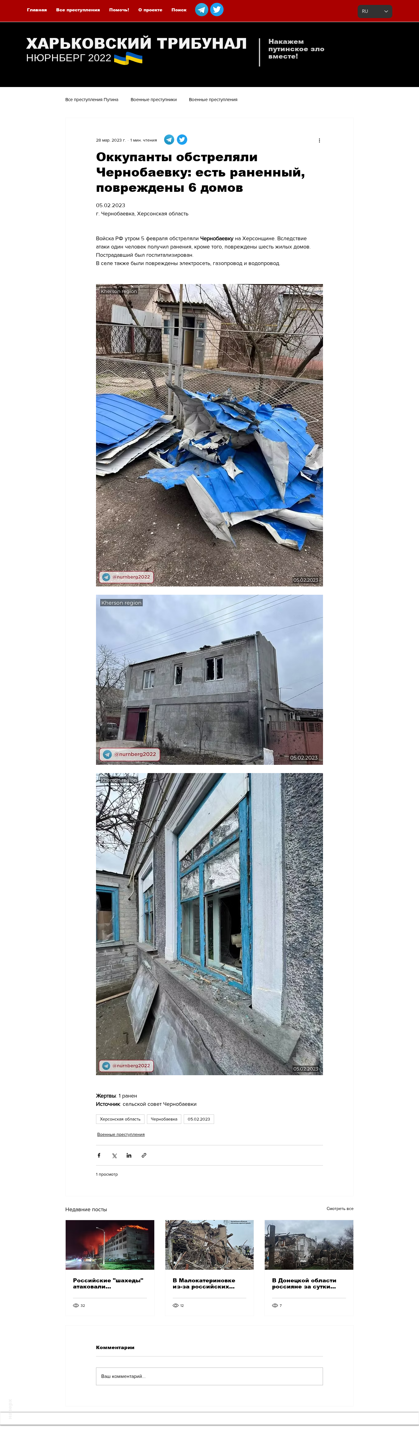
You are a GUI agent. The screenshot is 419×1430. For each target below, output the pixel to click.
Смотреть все (340, 1208)
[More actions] (319, 140)
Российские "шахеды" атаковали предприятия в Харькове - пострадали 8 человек (108, 1283)
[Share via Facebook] (99, 1155)
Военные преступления (213, 99)
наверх (10, 1409)
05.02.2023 (199, 1119)
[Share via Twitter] (114, 1155)
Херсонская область (120, 1119)
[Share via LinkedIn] (129, 1155)
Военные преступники (154, 99)
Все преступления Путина (91, 99)
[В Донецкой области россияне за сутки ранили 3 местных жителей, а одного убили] (309, 1245)
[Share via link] (144, 1155)
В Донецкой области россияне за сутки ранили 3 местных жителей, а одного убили (304, 1283)
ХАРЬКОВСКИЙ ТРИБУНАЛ (136, 44)
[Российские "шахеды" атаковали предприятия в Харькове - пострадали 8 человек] (110, 1245)
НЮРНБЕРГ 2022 (68, 57)
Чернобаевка (164, 1119)
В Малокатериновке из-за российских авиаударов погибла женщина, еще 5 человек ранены (204, 1283)
